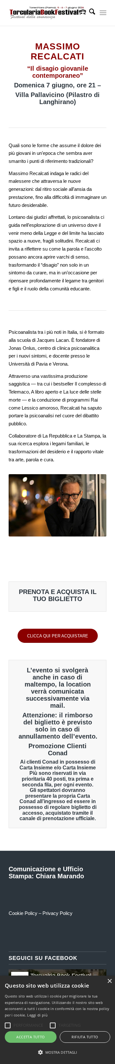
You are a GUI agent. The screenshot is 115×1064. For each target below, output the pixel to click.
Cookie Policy (23, 913)
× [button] (109, 981)
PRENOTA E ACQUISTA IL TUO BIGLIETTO (57, 595)
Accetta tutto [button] (30, 1036)
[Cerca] (89, 13)
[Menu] (103, 13)
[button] (57, 1053)
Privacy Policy (57, 913)
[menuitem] (89, 13)
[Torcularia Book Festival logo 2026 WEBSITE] (48, 13)
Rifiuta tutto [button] (85, 1036)
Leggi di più (37, 1015)
